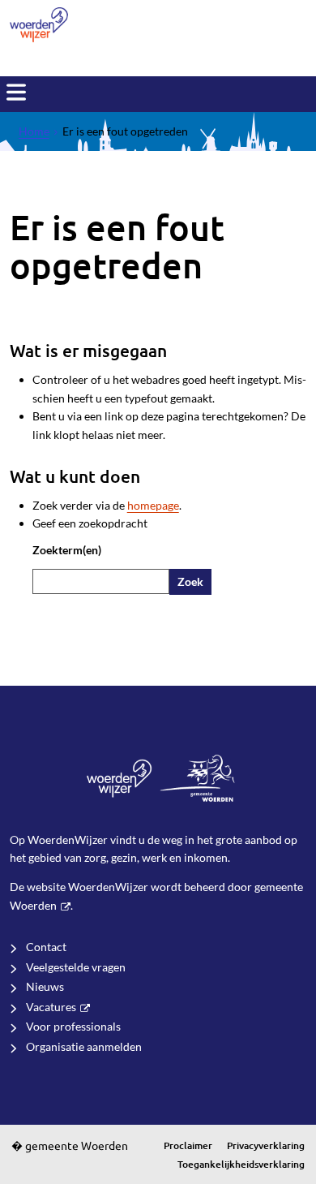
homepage (153, 505)
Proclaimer (188, 1145)
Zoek (190, 581)
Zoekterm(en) (66, 550)
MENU (16, 92)
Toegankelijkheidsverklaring (241, 1164)
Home (34, 131)
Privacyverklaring (266, 1145)
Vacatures (51, 1007)
